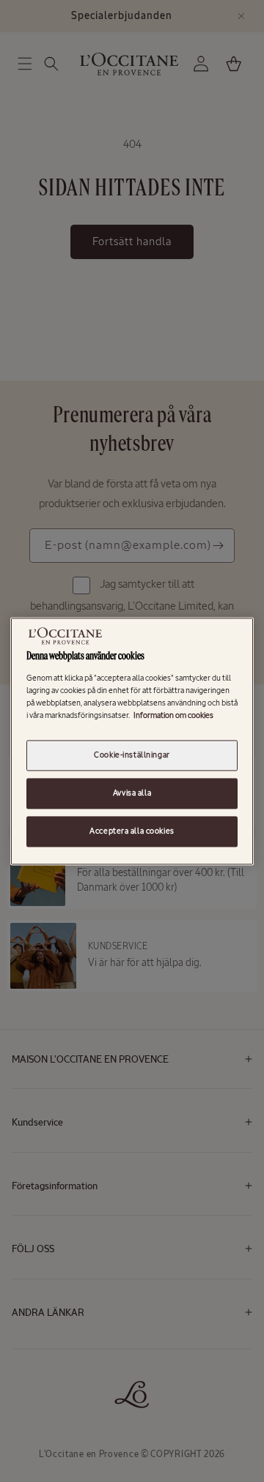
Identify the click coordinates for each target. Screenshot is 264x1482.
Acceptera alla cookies (132, 831)
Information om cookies (173, 715)
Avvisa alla (132, 792)
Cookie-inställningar (131, 754)
